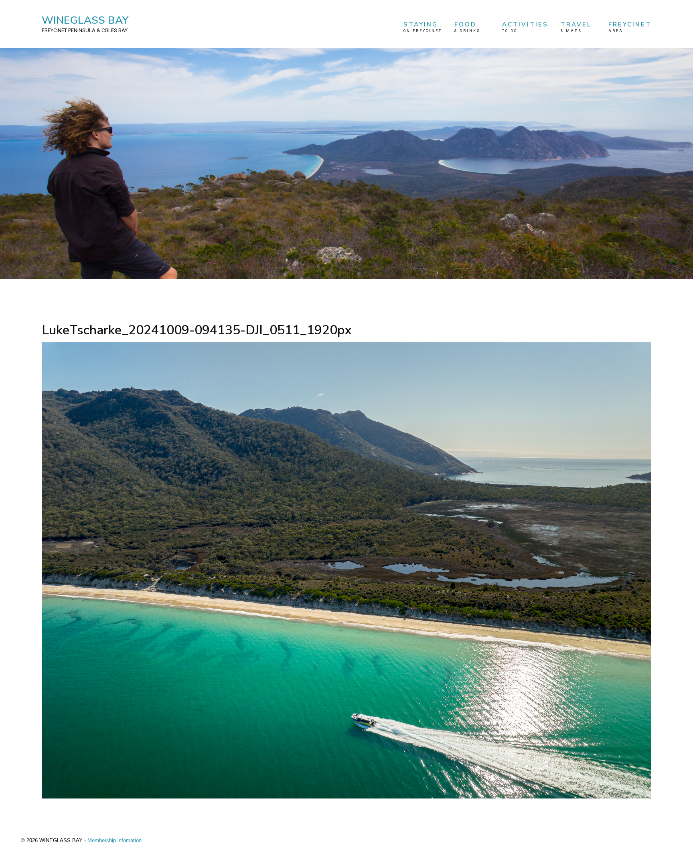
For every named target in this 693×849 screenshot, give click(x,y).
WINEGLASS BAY (85, 23)
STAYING (422, 26)
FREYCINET (629, 26)
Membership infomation (114, 840)
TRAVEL (576, 26)
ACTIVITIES (525, 26)
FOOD (467, 26)
